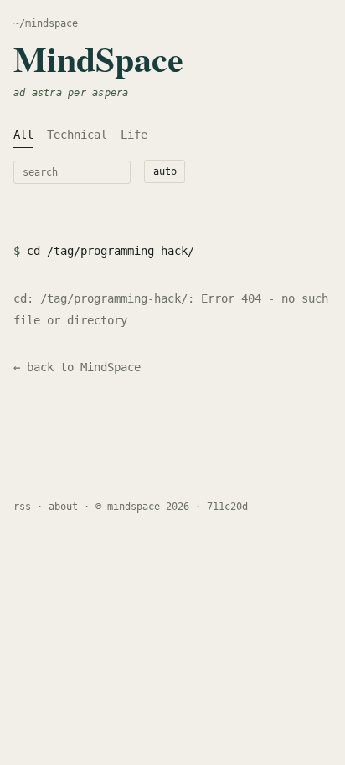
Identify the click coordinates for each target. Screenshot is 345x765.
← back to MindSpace (77, 367)
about (63, 507)
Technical (77, 134)
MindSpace (98, 58)
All (23, 134)
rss (22, 507)
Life (134, 134)
